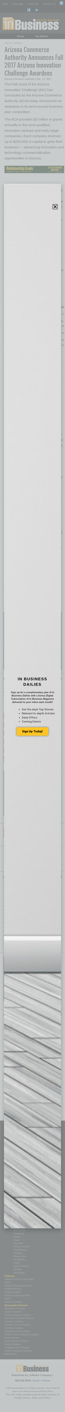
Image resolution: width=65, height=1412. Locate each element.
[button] (55, 206)
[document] (32, 706)
